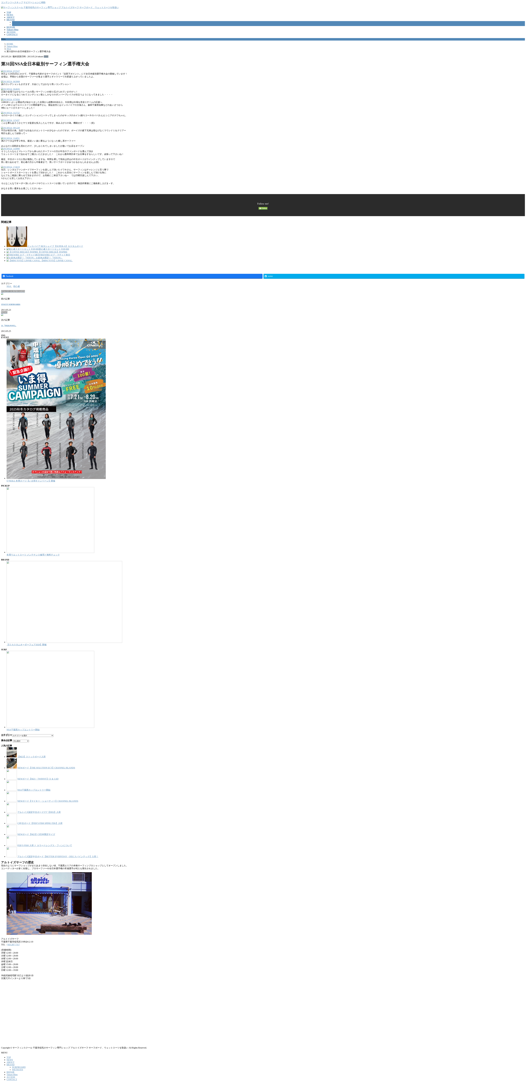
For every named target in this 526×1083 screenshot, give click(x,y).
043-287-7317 (13, 944)
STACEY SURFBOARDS (10, 304)
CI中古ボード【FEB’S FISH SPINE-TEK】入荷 (39, 823)
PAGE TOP (512, 1047)
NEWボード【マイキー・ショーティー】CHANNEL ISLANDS (47, 801)
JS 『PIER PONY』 (9, 326)
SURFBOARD (19, 22)
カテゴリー (6, 735)
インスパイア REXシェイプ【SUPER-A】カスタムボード (55, 246)
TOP (9, 1057)
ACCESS (11, 1077)
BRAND (11, 1065)
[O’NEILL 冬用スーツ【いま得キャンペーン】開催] (56, 478)
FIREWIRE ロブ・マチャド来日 (54, 255)
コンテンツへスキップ (12, 2)
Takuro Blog (12, 1074)
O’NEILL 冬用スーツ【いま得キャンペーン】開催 (31, 481)
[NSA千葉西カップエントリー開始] (50, 727)
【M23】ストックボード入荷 (31, 757)
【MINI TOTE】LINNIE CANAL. (57, 260)
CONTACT (12, 1079)
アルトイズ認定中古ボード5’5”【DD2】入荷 (39, 812)
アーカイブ (6, 741)
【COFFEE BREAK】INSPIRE (52, 252)
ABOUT (10, 1062)
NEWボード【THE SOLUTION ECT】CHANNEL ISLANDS (46, 768)
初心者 (16, 286)
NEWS (10, 1060)
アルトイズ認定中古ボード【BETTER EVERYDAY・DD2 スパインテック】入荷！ (57, 856)
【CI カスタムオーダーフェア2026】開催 (27, 644)
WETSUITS (17, 25)
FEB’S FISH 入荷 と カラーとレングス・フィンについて (44, 845)
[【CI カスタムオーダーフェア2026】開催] (64, 642)
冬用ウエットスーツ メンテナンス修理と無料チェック (33, 555)
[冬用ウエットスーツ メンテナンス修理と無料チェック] (50, 552)
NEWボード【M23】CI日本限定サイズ (36, 834)
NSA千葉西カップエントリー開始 (23, 730)
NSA (46, 56)
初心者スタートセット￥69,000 (54, 249)
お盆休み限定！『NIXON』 (49, 258)
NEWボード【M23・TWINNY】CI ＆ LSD (37, 779)
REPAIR (10, 1072)
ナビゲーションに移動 (34, 2)
